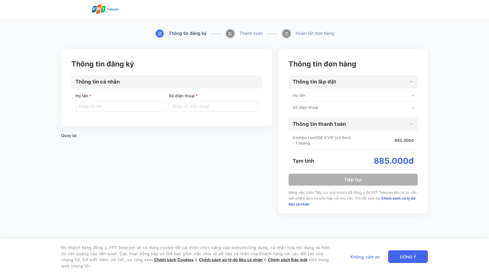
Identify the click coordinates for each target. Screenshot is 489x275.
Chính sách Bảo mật (287, 259)
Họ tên (83, 95)
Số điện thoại (183, 95)
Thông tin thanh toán (319, 124)
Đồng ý (408, 256)
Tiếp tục (353, 179)
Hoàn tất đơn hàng (315, 33)
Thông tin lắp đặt (314, 82)
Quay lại (69, 135)
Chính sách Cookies (174, 259)
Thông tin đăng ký (188, 33)
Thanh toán (251, 33)
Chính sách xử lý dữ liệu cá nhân (231, 259)
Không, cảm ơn (365, 256)
